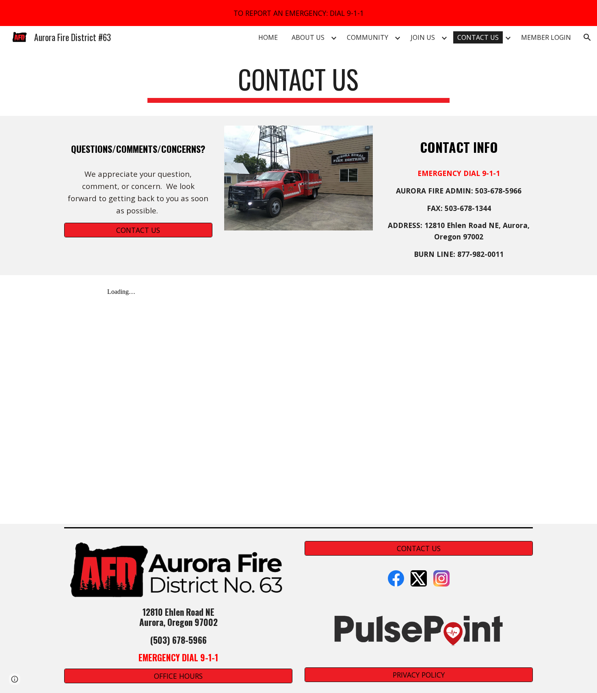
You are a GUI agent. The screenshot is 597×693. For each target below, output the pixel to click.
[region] (298, 13)
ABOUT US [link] (308, 37)
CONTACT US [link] (478, 37)
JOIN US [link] (423, 37)
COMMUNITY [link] (367, 37)
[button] (587, 37)
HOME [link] (268, 37)
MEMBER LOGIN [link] (546, 37)
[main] (298, 83)
